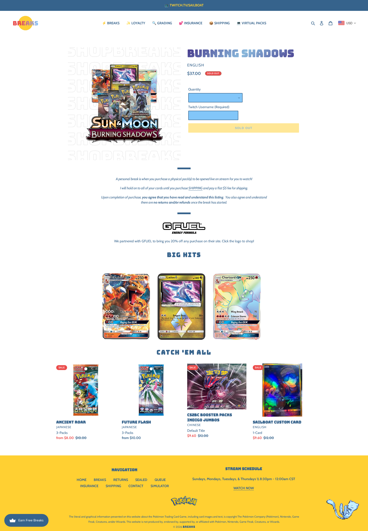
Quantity (194, 89)
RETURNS (120, 480)
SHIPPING (195, 188)
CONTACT (135, 486)
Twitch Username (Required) (208, 107)
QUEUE (160, 480)
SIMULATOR (160, 486)
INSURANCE (89, 486)
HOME (81, 480)
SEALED (141, 480)
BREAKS (100, 480)
